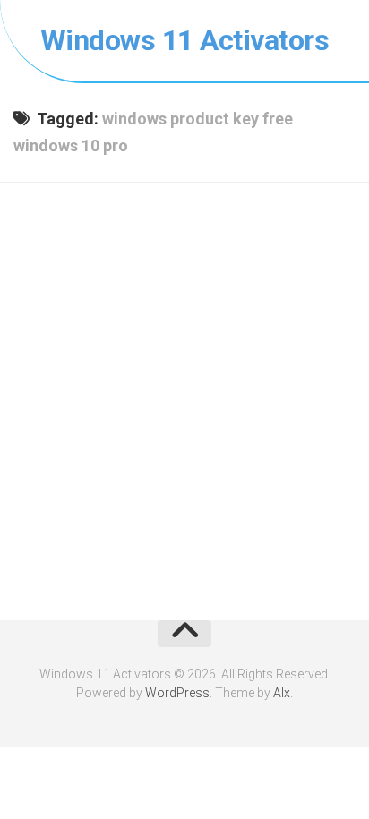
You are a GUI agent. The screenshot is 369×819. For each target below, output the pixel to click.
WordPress (177, 693)
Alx (281, 693)
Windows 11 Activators (185, 40)
